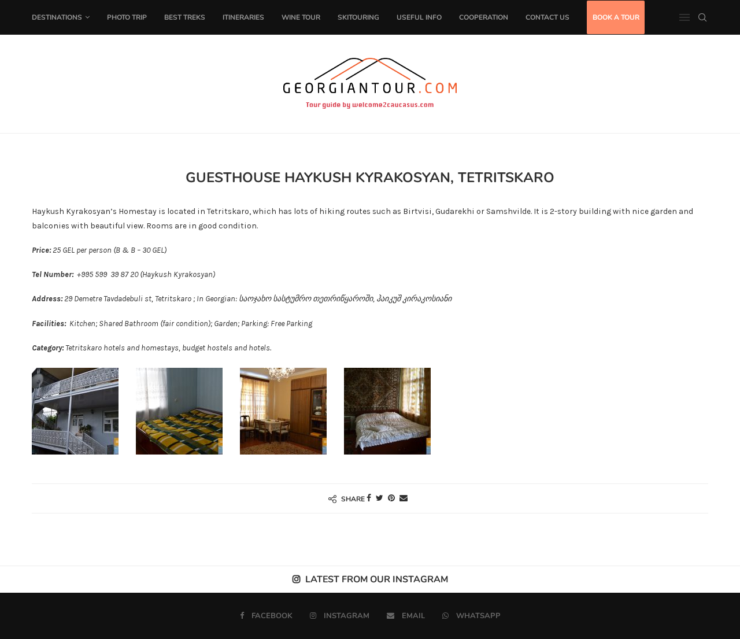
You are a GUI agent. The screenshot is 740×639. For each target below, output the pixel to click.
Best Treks (184, 17)
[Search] (702, 17)
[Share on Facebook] (369, 498)
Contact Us (547, 17)
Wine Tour (301, 17)
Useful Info (419, 17)
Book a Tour (616, 17)
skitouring (358, 17)
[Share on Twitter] (379, 498)
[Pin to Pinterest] (391, 498)
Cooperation (483, 17)
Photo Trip (127, 17)
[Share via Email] (403, 498)
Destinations (57, 17)
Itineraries (243, 17)
